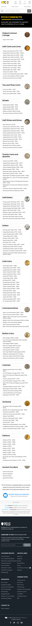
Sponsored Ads (16, 502)
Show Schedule (5, 565)
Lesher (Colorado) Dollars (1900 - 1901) (14, 428)
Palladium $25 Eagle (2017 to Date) (13, 354)
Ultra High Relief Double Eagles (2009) (14, 352)
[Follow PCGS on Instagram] (18, 622)
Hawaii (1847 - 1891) (8, 422)
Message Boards (5, 594)
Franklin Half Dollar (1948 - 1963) (12, 214)
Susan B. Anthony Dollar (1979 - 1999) (13, 244)
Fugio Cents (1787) (8, 39)
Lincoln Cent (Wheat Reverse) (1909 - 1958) (15, 74)
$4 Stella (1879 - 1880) (9, 280)
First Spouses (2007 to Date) (11, 350)
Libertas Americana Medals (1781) (12, 390)
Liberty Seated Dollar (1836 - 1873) (12, 234)
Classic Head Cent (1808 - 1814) (11, 63)
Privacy (19, 565)
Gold (5, 505)
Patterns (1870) (7, 446)
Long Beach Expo (21, 596)
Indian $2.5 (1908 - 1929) (10, 276)
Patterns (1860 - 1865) (9, 442)
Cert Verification (5, 556)
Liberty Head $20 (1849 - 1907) (11, 299)
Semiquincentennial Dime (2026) (12, 147)
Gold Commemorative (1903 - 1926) (13, 314)
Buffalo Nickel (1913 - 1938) (10, 109)
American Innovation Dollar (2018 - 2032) (14, 250)
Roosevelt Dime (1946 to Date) (11, 145)
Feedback (3, 572)
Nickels (5, 100)
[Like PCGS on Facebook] (10, 622)
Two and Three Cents (11, 85)
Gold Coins (7, 261)
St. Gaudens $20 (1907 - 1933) (11, 301)
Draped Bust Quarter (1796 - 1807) (13, 163)
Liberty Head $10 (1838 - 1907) (11, 295)
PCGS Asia (20, 582)
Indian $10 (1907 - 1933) (9, 297)
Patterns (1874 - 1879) (9, 450)
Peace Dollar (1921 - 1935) (10, 240)
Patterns (6, 435)
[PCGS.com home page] (5, 2)
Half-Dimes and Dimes (12, 120)
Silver (7, 507)
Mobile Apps (4, 591)
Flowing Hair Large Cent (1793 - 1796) (13, 59)
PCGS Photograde (6, 589)
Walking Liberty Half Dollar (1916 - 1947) (14, 212)
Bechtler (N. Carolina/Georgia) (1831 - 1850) (15, 410)
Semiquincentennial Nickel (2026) (13, 113)
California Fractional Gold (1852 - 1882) (14, 414)
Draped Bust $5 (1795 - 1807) (11, 282)
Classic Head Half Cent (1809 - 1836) (13, 55)
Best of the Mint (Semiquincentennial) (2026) (16, 326)
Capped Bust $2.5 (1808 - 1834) (12, 270)
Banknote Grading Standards (9, 561)
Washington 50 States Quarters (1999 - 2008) (16, 175)
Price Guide (15, 6)
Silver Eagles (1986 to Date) (10, 338)
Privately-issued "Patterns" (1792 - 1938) (14, 460)
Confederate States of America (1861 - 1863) (15, 426)
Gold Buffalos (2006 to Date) (11, 347)
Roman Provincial (8, 471)
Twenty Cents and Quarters (10, 155)
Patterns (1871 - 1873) (9, 448)
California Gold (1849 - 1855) (11, 412)
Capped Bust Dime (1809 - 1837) (12, 137)
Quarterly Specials (6, 563)
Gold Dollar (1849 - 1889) (10, 265)
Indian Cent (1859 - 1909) (10, 72)
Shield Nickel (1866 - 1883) (10, 105)
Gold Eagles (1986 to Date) (10, 343)
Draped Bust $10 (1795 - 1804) (11, 293)
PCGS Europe (20, 587)
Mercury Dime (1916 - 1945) (10, 143)
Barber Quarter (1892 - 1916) (11, 169)
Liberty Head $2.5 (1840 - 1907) (12, 274)
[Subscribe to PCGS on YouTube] (21, 622)
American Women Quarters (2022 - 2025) (15, 188)
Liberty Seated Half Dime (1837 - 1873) (14, 133)
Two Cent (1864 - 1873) (9, 89)
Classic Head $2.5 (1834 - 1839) (11, 272)
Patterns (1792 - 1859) (9, 440)
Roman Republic (8, 473)
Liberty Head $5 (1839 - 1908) (11, 288)
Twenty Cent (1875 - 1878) (10, 161)
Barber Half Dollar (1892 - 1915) (11, 210)
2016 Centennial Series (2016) (11, 324)
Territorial (6, 402)
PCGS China (20, 584)
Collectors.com (21, 580)
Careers (19, 561)
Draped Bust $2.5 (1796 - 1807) (11, 268)
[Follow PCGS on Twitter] (14, 622)
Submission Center (6, 567)
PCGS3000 (5, 509)
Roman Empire (7, 475)
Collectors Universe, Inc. (21, 617)
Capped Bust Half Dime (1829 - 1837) (13, 131)
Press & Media (20, 563)
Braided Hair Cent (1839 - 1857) (12, 67)
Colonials (6, 365)
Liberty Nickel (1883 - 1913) (10, 107)
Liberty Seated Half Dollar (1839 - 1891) (14, 208)
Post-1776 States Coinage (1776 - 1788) (14, 381)
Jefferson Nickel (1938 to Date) (11, 111)
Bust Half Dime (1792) (9, 124)
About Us (19, 556)
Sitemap (19, 570)
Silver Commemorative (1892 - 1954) (13, 312)
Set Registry (27, 6)
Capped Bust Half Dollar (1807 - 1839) (13, 206)
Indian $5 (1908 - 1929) (9, 290)
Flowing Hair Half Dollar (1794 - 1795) (13, 202)
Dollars (5, 225)
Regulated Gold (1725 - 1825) (11, 395)
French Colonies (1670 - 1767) (11, 378)
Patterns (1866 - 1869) (9, 444)
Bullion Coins (8, 333)
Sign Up (27, 545)
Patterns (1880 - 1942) (9, 452)
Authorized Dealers (6, 598)
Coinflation (20, 594)
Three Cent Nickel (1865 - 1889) (12, 93)
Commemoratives (10, 308)
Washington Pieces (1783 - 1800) (12, 388)
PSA (18, 598)
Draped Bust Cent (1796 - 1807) (12, 61)
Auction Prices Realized (7, 587)
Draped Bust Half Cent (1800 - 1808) (13, 53)
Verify (20, 3)
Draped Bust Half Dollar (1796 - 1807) (13, 204)
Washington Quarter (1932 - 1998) (12, 173)
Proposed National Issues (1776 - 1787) (14, 386)
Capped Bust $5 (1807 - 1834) (11, 284)
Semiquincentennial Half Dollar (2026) (14, 218)
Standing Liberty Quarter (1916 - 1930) (14, 171)
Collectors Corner (21, 591)
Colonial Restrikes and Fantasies (12, 393)
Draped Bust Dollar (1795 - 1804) (12, 232)
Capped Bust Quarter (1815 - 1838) (12, 165)
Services (3, 6)
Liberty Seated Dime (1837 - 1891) (12, 139)
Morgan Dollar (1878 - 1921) (10, 238)
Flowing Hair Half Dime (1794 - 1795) (13, 126)
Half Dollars (7, 197)
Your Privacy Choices (22, 567)
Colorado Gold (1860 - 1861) (10, 420)
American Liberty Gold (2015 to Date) (13, 356)
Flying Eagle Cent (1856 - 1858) (11, 69)
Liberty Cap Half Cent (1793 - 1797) (12, 51)
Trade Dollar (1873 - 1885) (10, 236)
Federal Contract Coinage (9, 34)
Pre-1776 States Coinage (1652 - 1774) (13, 373)
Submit (15, 3)
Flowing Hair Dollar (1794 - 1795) (12, 230)
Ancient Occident (10, 467)
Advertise (19, 558)
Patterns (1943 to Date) (9, 454)
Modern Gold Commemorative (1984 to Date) (16, 320)
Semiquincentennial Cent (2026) (12, 78)
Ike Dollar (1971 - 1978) (9, 242)
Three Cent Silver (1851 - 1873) (11, 91)
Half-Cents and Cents (11, 46)
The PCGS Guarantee (6, 570)
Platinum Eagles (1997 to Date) (12, 345)
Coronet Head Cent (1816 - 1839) (12, 65)
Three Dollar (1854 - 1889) (10, 278)
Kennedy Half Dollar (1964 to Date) (13, 216)
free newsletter (20, 534)
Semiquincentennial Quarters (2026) (13, 190)
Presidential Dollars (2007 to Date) (13, 248)
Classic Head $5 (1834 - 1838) (11, 286)
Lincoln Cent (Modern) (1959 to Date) (13, 76)
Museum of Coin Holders (7, 596)
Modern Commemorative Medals (12, 322)
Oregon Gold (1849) (8, 416)
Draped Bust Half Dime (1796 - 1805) (13, 128)
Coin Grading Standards (7, 558)
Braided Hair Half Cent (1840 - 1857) (13, 57)
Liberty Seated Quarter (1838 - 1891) (13, 167)
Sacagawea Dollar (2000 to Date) (12, 246)
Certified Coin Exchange (23, 589)
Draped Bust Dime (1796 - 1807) (12, 135)
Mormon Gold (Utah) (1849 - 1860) (12, 418)
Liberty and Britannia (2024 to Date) (13, 358)
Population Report (6, 584)
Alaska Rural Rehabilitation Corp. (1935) (14, 424)
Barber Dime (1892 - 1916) (10, 141)
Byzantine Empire (8, 478)
